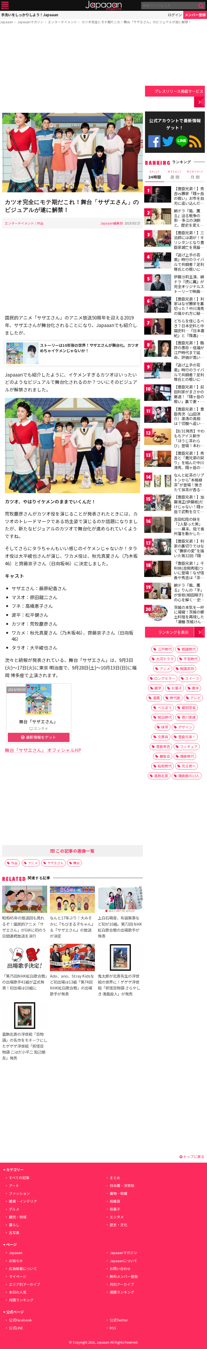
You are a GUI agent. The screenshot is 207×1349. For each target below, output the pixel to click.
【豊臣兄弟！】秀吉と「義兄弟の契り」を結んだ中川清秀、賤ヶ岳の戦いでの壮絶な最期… (189, 465)
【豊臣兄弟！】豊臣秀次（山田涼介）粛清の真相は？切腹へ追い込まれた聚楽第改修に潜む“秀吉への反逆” (189, 423)
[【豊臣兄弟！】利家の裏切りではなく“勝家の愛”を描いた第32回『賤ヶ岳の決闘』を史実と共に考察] (157, 548)
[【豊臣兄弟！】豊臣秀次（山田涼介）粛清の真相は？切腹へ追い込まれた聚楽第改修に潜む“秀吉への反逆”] (157, 416)
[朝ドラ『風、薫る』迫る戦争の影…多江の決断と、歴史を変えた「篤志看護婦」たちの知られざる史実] (157, 217)
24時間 (154, 175)
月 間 (195, 175)
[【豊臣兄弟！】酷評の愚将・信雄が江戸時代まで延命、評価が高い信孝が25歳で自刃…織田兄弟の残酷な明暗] (157, 349)
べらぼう (165, 707)
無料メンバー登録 (124, 1276)
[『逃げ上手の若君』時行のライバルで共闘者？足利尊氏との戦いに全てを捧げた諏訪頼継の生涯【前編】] (157, 261)
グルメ (14, 1209)
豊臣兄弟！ (187, 736)
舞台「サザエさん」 (38, 721)
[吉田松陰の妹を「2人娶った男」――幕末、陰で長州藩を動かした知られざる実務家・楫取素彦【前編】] (157, 526)
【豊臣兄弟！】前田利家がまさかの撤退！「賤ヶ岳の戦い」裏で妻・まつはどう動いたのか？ (189, 399)
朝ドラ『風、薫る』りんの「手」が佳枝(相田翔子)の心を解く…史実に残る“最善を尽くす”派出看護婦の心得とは (189, 599)
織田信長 (189, 707)
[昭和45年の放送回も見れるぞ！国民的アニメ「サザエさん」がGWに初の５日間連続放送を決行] (24, 900)
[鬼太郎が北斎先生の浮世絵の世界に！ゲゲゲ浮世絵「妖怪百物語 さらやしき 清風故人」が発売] (120, 958)
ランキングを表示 (173, 632)
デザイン (185, 727)
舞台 (76, 862)
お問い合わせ (120, 1268)
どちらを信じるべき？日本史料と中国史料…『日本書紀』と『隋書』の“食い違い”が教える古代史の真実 (189, 333)
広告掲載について (23, 1268)
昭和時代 (165, 765)
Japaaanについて (123, 1260)
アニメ (33, 862)
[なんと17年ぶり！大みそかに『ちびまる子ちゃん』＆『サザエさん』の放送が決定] (72, 900)
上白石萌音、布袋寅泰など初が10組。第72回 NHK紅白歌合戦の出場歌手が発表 (120, 926)
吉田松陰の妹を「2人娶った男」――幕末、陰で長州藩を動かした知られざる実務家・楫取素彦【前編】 (189, 531)
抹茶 (164, 727)
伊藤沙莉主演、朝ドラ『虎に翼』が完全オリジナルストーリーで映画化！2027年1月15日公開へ (189, 289)
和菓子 (115, 1209)
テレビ (195, 697)
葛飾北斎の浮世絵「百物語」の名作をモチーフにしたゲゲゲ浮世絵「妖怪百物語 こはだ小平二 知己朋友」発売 (24, 1046)
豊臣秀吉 (163, 746)
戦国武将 (187, 668)
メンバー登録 (195, 14)
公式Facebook (154, 141)
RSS (195, 141)
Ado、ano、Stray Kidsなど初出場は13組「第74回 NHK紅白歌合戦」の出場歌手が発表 (72, 985)
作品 (40, 223)
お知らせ (16, 1260)
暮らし (14, 1224)
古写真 (14, 1232)
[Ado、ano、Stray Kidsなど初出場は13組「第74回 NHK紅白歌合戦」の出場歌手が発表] (72, 958)
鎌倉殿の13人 (188, 775)
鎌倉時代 (187, 756)
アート (14, 1185)
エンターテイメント (62, 21)
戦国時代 (189, 649)
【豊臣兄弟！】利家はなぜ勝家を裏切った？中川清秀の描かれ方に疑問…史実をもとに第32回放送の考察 (189, 311)
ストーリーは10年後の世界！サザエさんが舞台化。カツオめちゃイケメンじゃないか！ (89, 347)
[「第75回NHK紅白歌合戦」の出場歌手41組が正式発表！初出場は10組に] (24, 958)
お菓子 (176, 688)
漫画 (156, 697)
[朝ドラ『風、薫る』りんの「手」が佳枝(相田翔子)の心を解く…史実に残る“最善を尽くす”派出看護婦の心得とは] (157, 592)
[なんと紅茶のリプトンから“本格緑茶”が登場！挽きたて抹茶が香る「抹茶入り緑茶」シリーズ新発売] (157, 482)
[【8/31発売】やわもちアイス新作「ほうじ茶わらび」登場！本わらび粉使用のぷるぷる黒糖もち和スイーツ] (157, 437)
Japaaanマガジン (30, 21)
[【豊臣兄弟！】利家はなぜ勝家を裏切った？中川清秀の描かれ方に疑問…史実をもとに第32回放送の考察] (157, 305)
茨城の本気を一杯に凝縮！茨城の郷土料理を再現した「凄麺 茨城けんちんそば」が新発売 (189, 616)
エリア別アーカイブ (24, 1284)
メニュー (5, 5)
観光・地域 (17, 1216)
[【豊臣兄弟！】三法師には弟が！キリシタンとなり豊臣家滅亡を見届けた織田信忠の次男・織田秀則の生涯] (157, 239)
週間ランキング (122, 1292)
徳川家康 (189, 717)
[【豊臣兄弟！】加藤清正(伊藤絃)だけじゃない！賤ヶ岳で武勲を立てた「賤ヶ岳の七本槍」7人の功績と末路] (157, 503)
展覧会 (165, 756)
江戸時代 (165, 649)
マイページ (17, 1276)
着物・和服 (118, 1193)
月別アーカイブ (122, 1284)
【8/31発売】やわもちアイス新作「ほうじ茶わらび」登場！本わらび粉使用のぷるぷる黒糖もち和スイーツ (189, 445)
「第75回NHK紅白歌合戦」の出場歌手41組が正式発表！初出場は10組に (24, 982)
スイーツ (192, 678)
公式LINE (182, 141)
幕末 (195, 688)
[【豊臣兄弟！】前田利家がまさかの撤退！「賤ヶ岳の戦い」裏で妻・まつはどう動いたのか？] (157, 393)
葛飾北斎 (161, 775)
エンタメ (117, 1216)
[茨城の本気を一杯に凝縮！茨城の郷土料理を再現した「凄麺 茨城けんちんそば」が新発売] (157, 614)
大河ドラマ (165, 658)
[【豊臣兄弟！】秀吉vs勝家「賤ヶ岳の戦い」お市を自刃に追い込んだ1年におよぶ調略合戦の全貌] (157, 195)
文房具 (163, 736)
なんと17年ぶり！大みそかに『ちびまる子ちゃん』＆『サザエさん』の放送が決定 (71, 926)
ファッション (19, 1193)
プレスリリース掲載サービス (178, 91)
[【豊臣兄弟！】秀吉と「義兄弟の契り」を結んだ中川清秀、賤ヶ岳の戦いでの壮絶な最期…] (157, 460)
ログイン (175, 14)
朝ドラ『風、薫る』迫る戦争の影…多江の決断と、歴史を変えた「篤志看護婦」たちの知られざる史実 (189, 225)
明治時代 (165, 717)
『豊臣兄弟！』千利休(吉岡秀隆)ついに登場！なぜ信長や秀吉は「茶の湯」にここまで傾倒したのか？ (189, 575)
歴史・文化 (118, 1224)
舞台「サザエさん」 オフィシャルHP (43, 750)
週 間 (175, 175)
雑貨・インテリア (23, 1201)
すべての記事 (19, 1177)
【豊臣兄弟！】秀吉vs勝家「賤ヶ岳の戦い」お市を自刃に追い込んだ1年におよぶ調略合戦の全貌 (189, 200)
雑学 (157, 688)
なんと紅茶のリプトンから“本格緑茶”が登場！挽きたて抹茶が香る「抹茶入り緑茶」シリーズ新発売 (189, 487)
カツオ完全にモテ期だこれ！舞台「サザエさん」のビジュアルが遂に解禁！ (136, 21)
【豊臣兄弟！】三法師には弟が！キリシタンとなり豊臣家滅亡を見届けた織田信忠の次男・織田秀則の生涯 (189, 247)
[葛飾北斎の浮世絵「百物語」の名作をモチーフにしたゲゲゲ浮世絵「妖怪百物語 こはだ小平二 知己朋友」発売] (24, 1016)
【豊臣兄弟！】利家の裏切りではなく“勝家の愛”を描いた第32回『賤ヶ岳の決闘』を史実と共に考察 (189, 553)
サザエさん (55, 862)
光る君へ (189, 765)
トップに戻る (193, 1156)
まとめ (115, 1177)
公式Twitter (168, 141)
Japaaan (103, 5)
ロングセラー (164, 678)
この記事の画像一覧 (75, 851)
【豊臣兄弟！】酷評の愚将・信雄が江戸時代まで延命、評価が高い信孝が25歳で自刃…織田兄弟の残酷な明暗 (189, 357)
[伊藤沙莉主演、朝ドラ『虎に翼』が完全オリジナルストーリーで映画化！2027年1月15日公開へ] (157, 283)
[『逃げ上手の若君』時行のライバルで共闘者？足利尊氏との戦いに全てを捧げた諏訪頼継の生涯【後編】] (157, 371)
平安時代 (191, 658)
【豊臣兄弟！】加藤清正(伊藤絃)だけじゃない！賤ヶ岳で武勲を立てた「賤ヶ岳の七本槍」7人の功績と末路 (189, 511)
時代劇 (175, 697)
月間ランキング (21, 1299)
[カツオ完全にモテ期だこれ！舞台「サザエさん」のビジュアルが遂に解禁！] (72, 153)
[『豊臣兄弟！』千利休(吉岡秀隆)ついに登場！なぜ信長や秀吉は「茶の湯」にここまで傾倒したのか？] (157, 570)
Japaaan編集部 (111, 223)
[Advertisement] (72, 69)
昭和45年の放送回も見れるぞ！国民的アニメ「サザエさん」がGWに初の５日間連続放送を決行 (24, 926)
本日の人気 (17, 1292)
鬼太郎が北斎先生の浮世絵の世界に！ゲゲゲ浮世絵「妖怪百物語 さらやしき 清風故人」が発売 (119, 985)
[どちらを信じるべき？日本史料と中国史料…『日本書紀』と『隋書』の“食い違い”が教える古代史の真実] (157, 327)
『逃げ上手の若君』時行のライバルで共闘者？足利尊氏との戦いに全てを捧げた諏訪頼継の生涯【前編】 (189, 267)
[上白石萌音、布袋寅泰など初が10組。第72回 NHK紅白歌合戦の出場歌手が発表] (120, 900)
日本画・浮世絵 (122, 1185)
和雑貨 (115, 1201)
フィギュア (189, 746)
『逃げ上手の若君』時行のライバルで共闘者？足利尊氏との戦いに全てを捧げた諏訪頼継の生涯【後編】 (189, 377)
